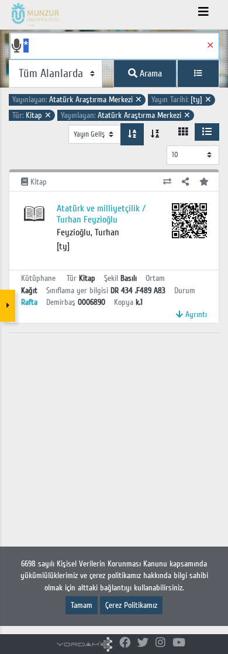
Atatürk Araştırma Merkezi (77, 100)
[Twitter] (142, 643)
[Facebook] (124, 643)
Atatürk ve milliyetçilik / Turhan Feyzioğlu (101, 214)
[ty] (181, 100)
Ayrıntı (195, 314)
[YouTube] (178, 643)
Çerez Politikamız (131, 605)
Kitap (31, 115)
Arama (149, 73)
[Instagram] (160, 643)
